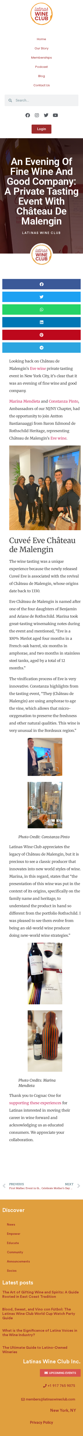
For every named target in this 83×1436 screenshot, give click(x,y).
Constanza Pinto (63, 401)
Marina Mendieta (24, 401)
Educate (13, 1243)
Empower (13, 1233)
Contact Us (41, 85)
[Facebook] (27, 115)
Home (41, 39)
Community (15, 1252)
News (11, 1224)
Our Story (41, 48)
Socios (12, 1270)
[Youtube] (55, 115)
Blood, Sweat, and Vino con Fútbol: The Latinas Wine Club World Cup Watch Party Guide (38, 1313)
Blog (41, 76)
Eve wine (38, 368)
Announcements (18, 1261)
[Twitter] (46, 115)
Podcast (41, 67)
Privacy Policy (41, 1422)
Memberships (41, 57)
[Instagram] (37, 115)
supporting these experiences (35, 1103)
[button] (41, 284)
